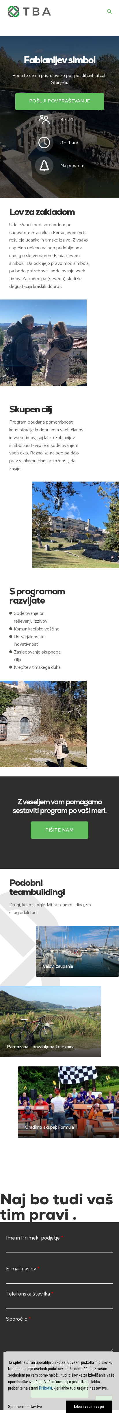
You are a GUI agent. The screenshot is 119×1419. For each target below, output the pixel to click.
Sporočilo (16, 1318)
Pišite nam (59, 830)
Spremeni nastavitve (25, 1406)
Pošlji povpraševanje (59, 101)
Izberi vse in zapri (89, 1406)
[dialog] (61, 1385)
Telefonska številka (28, 1293)
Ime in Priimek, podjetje (33, 1237)
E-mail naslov (21, 1268)
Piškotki (45, 1388)
